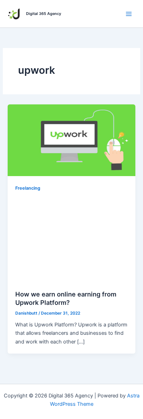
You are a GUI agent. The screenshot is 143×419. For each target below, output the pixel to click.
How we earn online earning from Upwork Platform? (65, 298)
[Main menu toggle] (128, 14)
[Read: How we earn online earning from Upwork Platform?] (71, 140)
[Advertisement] (72, 239)
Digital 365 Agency (43, 13)
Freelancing (27, 188)
